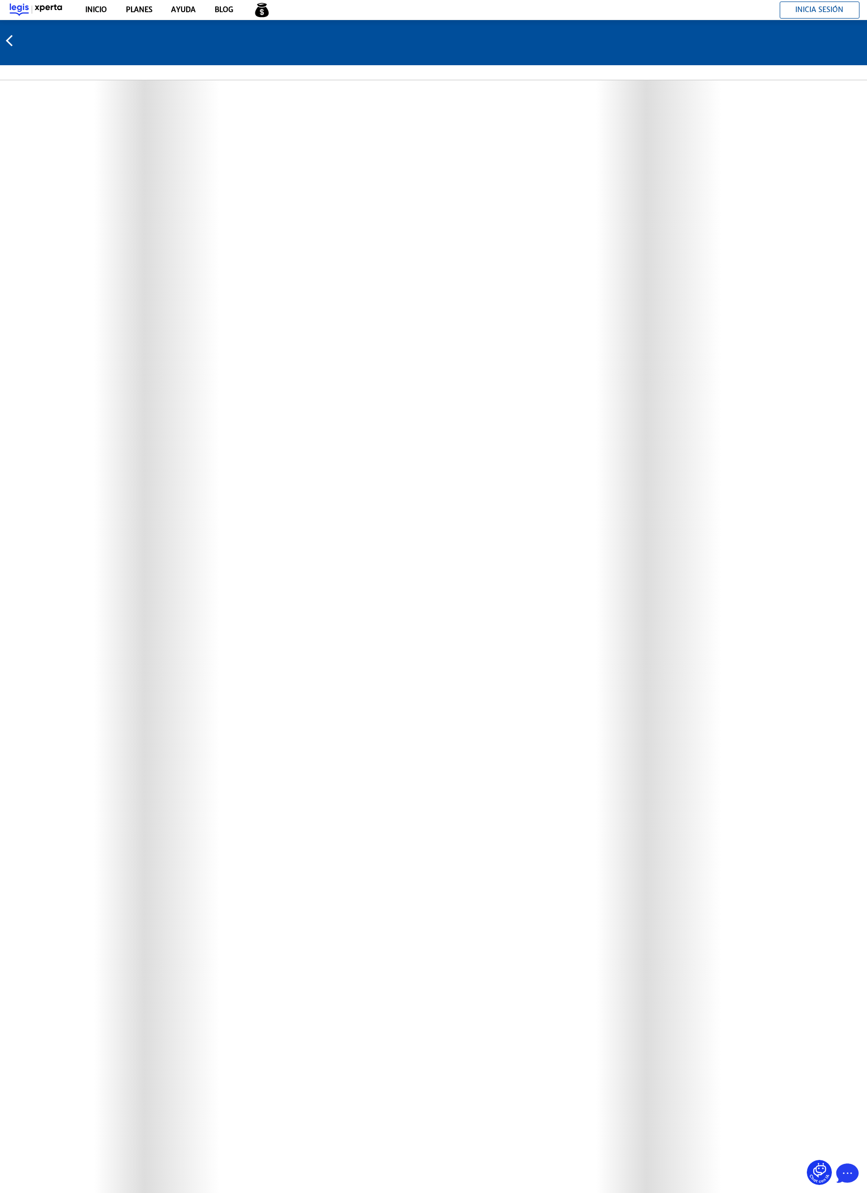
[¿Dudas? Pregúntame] (819, 1172)
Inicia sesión (819, 9)
